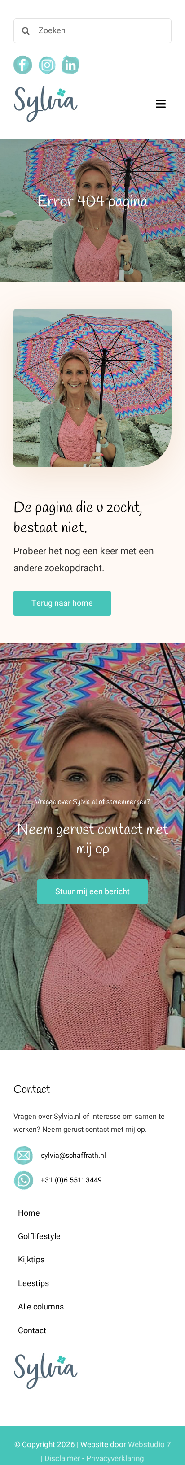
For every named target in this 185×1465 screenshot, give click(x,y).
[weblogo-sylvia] (45, 88)
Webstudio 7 (149, 1444)
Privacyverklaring (115, 1458)
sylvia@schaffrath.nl (73, 1155)
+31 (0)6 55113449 (71, 1180)
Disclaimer (62, 1458)
